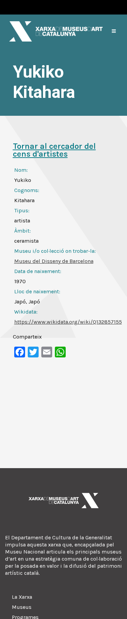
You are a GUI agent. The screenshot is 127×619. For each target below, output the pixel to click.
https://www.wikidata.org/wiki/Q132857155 (68, 322)
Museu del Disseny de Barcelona (53, 261)
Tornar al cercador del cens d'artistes (54, 150)
